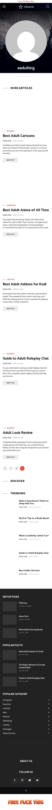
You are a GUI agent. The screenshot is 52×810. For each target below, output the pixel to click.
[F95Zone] (10, 606)
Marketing (11, 205)
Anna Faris (24, 616)
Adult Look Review (18, 433)
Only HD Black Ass (26, 1)
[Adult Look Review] (26, 407)
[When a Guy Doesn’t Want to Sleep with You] (10, 506)
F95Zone (23, 603)
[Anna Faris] (10, 620)
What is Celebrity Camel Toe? (34, 536)
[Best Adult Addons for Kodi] (26, 258)
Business (10, 131)
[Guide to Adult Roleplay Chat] (26, 332)
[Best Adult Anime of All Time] (26, 184)
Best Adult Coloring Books (31, 629)
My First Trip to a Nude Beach (34, 518)
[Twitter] (30, 780)
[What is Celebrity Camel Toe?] (10, 541)
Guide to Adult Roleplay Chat (26, 358)
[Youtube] (37, 780)
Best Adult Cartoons (19, 136)
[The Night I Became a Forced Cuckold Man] (10, 668)
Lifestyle (10, 279)
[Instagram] (22, 780)
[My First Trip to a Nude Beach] (10, 523)
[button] (48, 7)
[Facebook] (15, 780)
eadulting (7, 141)
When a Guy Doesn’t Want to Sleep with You (34, 502)
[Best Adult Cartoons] (26, 110)
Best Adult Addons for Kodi (24, 284)
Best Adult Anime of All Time (26, 210)
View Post (10, 160)
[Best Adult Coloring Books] (10, 633)
